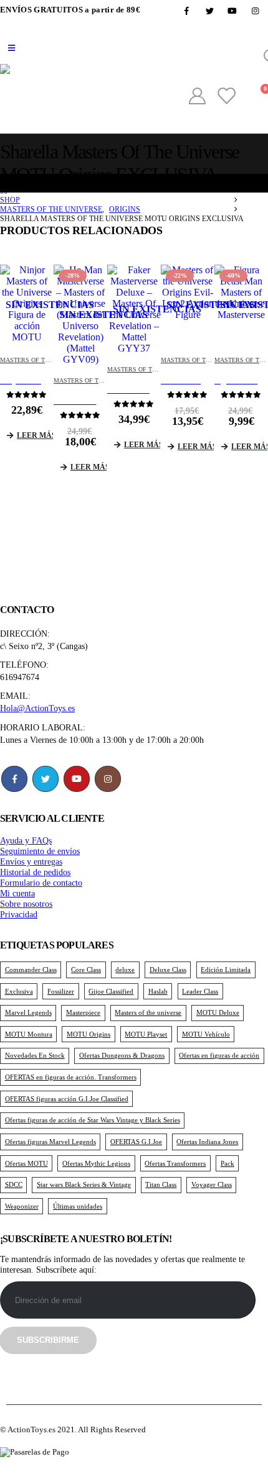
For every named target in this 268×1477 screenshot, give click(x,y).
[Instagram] (255, 10)
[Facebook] (187, 10)
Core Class (86, 969)
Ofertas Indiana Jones (207, 1141)
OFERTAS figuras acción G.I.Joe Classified (66, 1098)
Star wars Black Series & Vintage (84, 1184)
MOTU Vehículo (206, 1034)
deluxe (125, 969)
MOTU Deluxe (217, 1012)
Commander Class (31, 969)
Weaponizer (22, 1206)
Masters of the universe (148, 1012)
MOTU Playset (146, 1034)
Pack (227, 1163)
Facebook (14, 779)
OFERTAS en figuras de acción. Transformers (70, 1077)
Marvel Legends (28, 1012)
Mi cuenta (17, 893)
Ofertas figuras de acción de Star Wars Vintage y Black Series (92, 1120)
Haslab (158, 991)
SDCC (13, 1184)
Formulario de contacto (41, 883)
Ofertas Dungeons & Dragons (122, 1055)
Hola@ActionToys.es (37, 708)
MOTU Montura (28, 1034)
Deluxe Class (168, 969)
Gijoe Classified (111, 991)
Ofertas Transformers (175, 1163)
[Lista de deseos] (226, 96)
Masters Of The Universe (42, 360)
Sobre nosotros (26, 904)
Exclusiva (19, 991)
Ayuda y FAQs (26, 840)
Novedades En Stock (35, 1055)
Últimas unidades (77, 1206)
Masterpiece (83, 1012)
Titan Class (160, 1184)
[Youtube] (232, 10)
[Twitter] (209, 10)
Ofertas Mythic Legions (96, 1163)
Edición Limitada (226, 969)
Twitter (45, 779)
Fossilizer (60, 991)
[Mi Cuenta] (197, 96)
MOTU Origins (88, 1034)
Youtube (77, 779)
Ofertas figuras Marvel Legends (50, 1141)
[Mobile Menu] (11, 48)
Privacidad (18, 914)
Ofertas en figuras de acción (219, 1055)
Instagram (108, 779)
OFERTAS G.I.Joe (136, 1141)
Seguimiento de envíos (40, 851)
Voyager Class (211, 1184)
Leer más (35, 435)
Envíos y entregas (31, 861)
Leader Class (200, 991)
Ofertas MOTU (26, 1163)
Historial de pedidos (35, 872)
